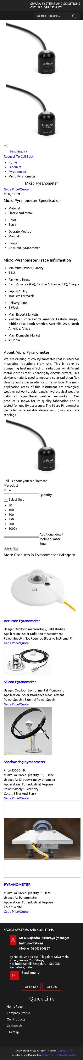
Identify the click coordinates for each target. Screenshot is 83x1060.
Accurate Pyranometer (22, 621)
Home (12, 162)
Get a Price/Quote (16, 189)
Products (14, 167)
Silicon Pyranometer (20, 682)
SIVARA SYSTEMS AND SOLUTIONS (55, 5)
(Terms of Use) (65, 1051)
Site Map (13, 1032)
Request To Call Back (18, 156)
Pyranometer (17, 171)
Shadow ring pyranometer (24, 762)
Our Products (16, 1019)
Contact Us (14, 1025)
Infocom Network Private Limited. (59, 1055)
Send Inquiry (18, 151)
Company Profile (18, 1013)
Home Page (15, 1006)
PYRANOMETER (17, 885)
